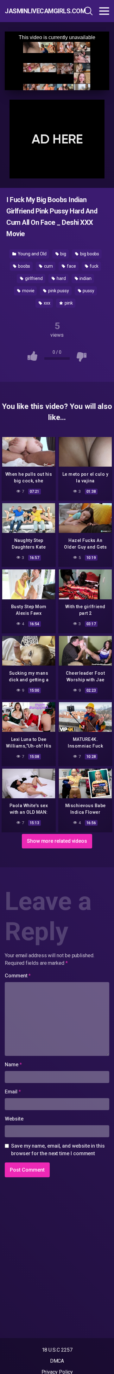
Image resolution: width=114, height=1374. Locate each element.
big (62, 253)
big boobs (89, 253)
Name (13, 1065)
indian (85, 278)
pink (68, 303)
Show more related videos (57, 841)
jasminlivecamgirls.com (36, 11)
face (71, 266)
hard (61, 278)
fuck (93, 266)
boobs (23, 266)
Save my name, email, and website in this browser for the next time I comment (58, 1149)
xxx (46, 303)
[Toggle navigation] (104, 11)
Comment (18, 976)
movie (28, 290)
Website (14, 1119)
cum (48, 266)
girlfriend (33, 278)
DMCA (57, 1361)
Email (13, 1092)
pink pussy (58, 290)
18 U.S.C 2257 (57, 1350)
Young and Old (32, 253)
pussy (88, 290)
